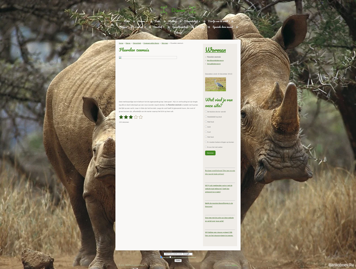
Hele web (166, 257)
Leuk (209, 127)
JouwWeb (234, 265)
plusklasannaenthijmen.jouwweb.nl (184, 257)
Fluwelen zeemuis (176, 43)
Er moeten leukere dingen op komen (220, 142)
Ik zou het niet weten (214, 147)
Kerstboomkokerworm (215, 60)
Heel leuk (210, 122)
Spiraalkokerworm (214, 64)
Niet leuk (210, 137)
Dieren (178, 10)
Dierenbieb (137, 43)
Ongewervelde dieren (151, 43)
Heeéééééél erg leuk (214, 117)
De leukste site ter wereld (216, 112)
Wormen (165, 43)
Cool (209, 132)
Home (121, 43)
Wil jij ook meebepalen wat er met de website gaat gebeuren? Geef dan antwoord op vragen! (218, 189)
